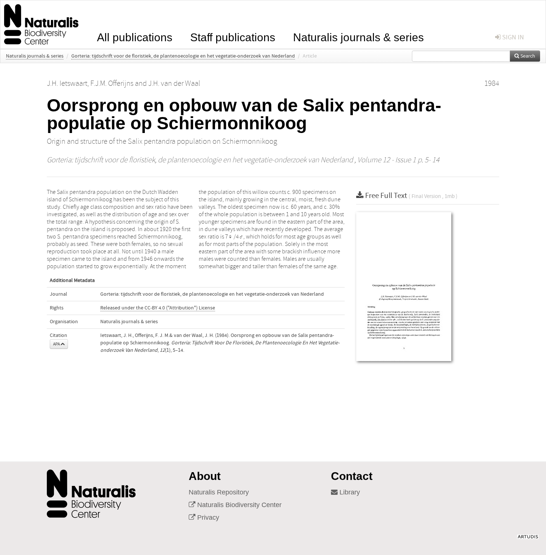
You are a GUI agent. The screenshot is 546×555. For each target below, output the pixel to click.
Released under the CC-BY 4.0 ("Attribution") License (157, 308)
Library (349, 492)
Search (527, 56)
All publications (134, 36)
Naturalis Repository (219, 492)
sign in (512, 37)
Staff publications (232, 36)
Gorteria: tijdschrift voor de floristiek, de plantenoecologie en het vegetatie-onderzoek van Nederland (183, 56)
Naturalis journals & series (358, 36)
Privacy (207, 517)
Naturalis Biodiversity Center (238, 505)
